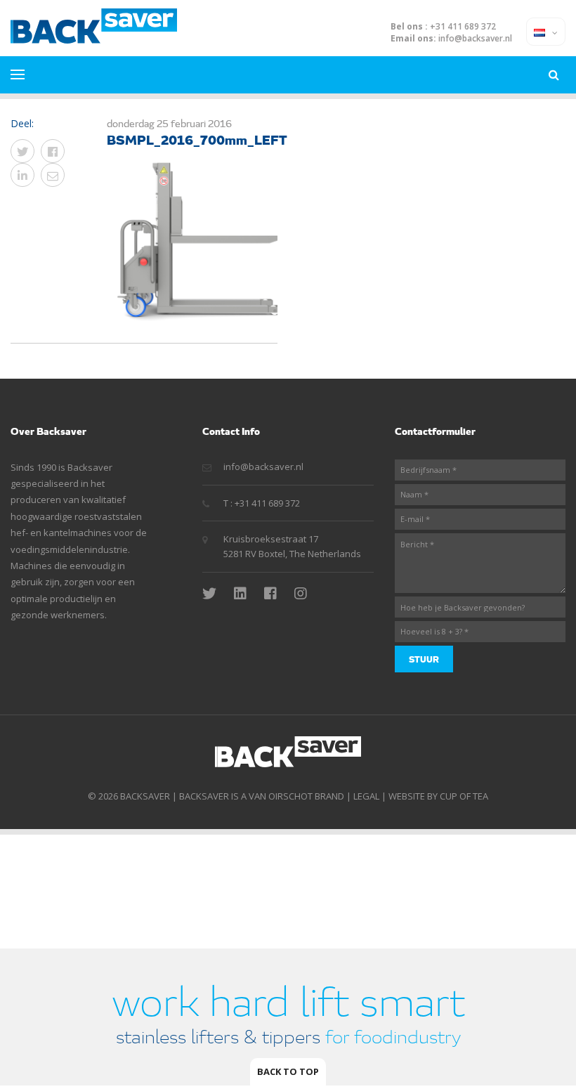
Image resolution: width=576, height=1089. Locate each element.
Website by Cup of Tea (438, 796)
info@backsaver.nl (475, 38)
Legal (366, 796)
